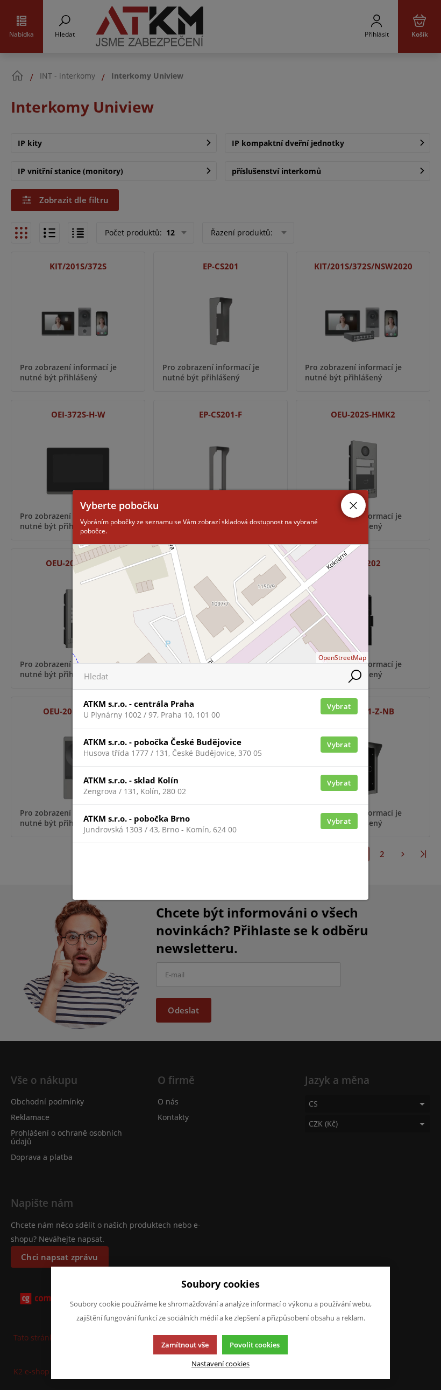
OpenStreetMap (342, 657)
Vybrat (339, 706)
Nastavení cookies (220, 1363)
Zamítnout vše (185, 1345)
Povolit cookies (255, 1345)
